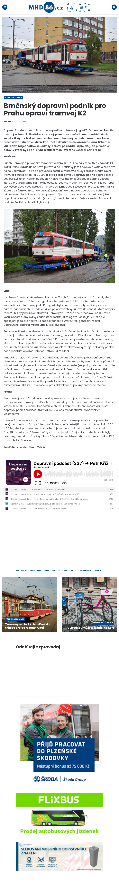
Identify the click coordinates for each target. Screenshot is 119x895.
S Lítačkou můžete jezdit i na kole (90, 627)
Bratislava (21, 571)
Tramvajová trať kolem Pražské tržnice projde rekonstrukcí (28, 625)
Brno (32, 571)
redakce (8, 121)
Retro (74, 571)
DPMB (46, 571)
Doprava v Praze (13, 98)
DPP (53, 571)
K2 (59, 571)
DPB (39, 571)
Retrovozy (85, 571)
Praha (65, 571)
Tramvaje (98, 571)
